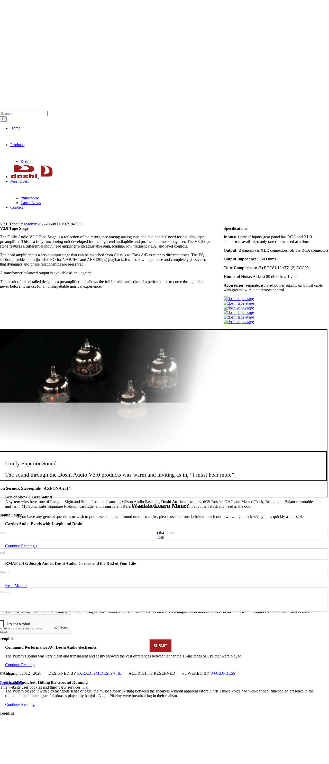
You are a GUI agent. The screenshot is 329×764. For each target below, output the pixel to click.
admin (32, 224)
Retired (237, 665)
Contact (323, 665)
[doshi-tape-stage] (239, 298)
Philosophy (280, 665)
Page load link (11, 682)
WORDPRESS (222, 673)
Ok (85, 687)
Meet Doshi (257, 665)
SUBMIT (160, 646)
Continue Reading (20, 665)
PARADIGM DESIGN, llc (99, 673)
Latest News (303, 665)
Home (202, 665)
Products (219, 665)
